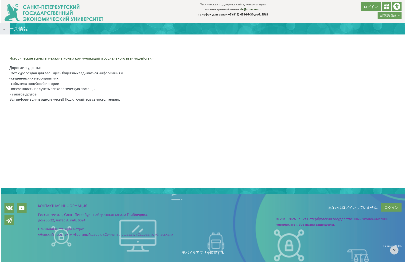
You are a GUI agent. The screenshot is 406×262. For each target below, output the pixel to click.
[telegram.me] (9, 220)
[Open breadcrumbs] (5, 28)
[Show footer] (394, 250)
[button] (390, 15)
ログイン (371, 6)
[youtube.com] (22, 208)
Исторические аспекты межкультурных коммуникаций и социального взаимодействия (81, 58)
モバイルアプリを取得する (203, 252)
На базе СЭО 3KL (392, 245)
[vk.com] (9, 208)
